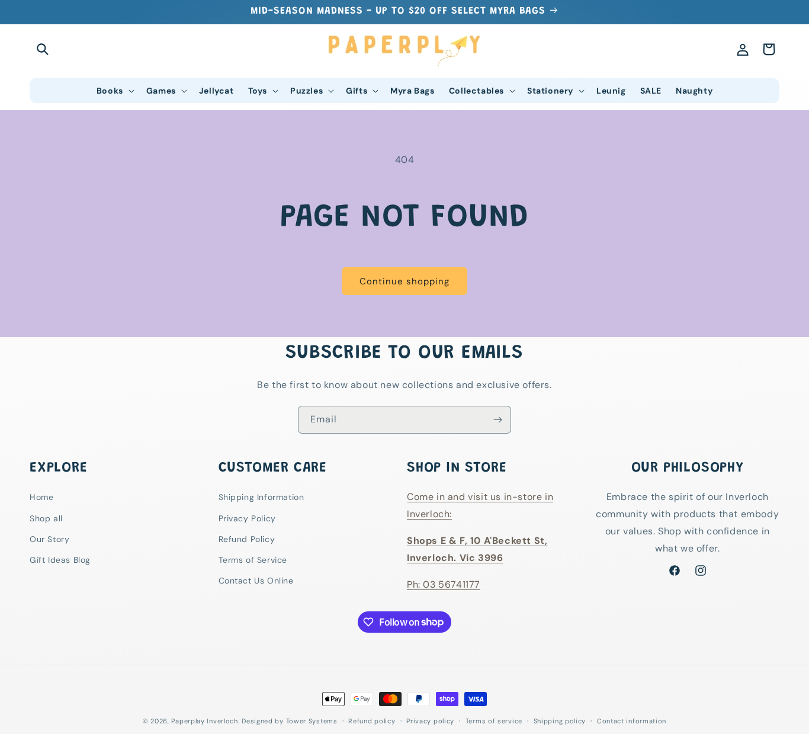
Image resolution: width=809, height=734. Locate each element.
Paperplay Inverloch (204, 721)
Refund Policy (247, 539)
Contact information (631, 720)
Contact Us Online (256, 580)
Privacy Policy (247, 518)
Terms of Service (253, 559)
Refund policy (371, 720)
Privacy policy (430, 720)
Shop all (46, 518)
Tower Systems (312, 721)
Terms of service (494, 720)
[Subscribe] (497, 420)
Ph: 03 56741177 (443, 584)
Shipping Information (261, 497)
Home (41, 497)
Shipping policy (560, 720)
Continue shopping (404, 281)
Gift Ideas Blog (60, 559)
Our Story (49, 539)
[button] (43, 49)
